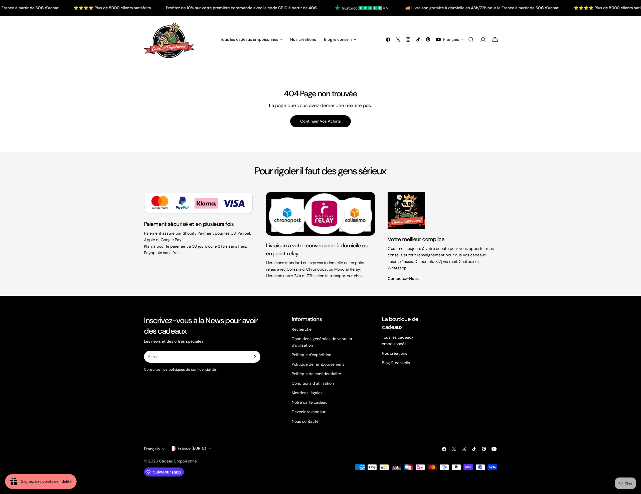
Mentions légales (307, 392)
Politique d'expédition (311, 354)
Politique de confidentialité (316, 373)
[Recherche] (471, 40)
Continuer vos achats (320, 121)
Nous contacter (306, 421)
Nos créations (394, 353)
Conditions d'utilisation (313, 383)
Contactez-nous (403, 278)
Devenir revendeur (309, 411)
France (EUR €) (192, 448)
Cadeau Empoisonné (178, 461)
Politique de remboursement (318, 364)
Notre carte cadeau (310, 402)
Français (451, 39)
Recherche (301, 329)
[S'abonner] (254, 356)
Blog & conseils (396, 362)
